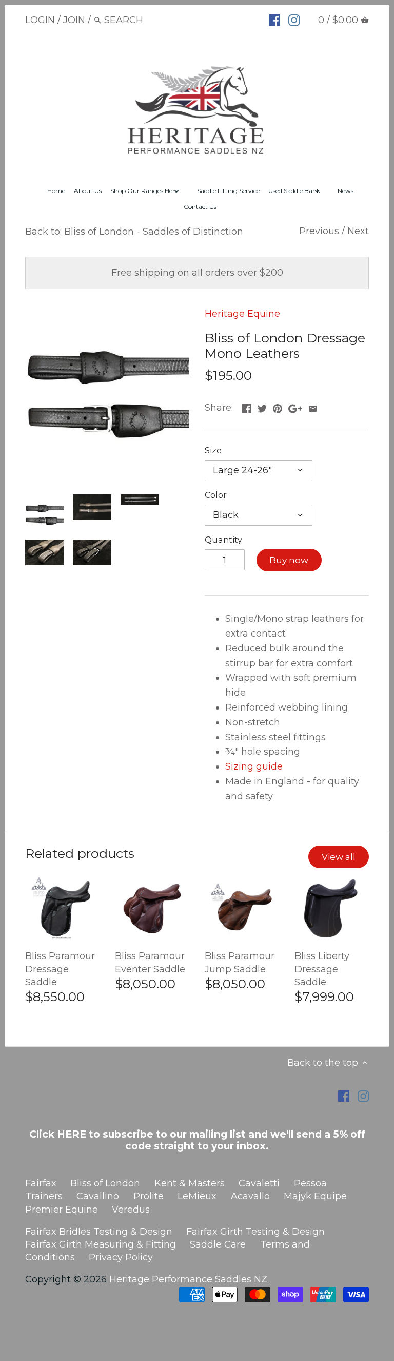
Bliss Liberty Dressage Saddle (321, 968)
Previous (319, 231)
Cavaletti (259, 1183)
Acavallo (250, 1196)
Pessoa (310, 1183)
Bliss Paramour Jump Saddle (239, 962)
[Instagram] (294, 19)
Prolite (148, 1196)
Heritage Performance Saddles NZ (188, 1279)
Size (213, 450)
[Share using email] (313, 406)
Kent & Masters (189, 1183)
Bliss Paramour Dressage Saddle (60, 968)
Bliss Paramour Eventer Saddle (150, 962)
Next (358, 231)
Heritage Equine (242, 313)
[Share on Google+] (295, 406)
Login (40, 20)
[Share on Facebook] (246, 406)
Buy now (288, 559)
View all (339, 856)
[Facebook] (275, 19)
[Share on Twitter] (262, 406)
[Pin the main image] (277, 406)
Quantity (223, 540)
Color (216, 495)
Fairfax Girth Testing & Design (255, 1231)
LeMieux (197, 1196)
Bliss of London (105, 1183)
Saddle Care (218, 1244)
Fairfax (40, 1183)
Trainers (44, 1196)
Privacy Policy (121, 1257)
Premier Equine (61, 1209)
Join (74, 20)
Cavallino (97, 1196)
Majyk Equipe (315, 1196)
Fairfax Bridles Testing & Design (98, 1231)
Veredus (131, 1209)
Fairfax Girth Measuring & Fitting (100, 1244)
